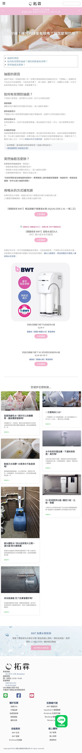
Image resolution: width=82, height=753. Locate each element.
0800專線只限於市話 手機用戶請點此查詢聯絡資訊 (14, 688)
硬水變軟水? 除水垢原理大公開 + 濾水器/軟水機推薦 (19, 544)
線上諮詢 (53, 736)
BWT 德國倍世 (52, 706)
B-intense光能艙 (15, 740)
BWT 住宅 (15, 732)
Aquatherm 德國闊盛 (52, 710)
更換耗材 (53, 740)
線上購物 (52, 728)
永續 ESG (13, 706)
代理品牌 (13, 710)
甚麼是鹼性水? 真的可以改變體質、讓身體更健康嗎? (18, 417)
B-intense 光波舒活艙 (52, 713)
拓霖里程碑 (14, 713)
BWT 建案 (15, 736)
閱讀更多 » (7, 432)
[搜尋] (76, 3)
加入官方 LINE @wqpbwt (15, 674)
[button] (3, 11)
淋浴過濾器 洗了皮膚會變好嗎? (18, 598)
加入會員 (53, 732)
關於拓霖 (14, 702)
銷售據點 (13, 717)
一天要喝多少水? (53, 412)
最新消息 (13, 720)
